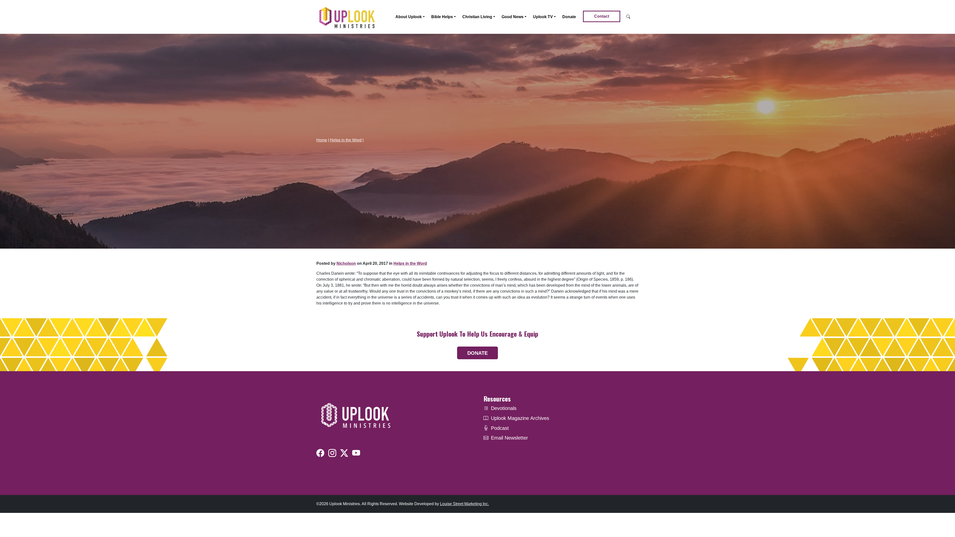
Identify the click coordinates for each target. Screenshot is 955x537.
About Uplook (408, 17)
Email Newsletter (509, 438)
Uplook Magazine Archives (520, 418)
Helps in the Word (346, 140)
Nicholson (346, 263)
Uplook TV (543, 17)
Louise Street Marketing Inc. (464, 504)
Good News (513, 17)
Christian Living (477, 17)
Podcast (500, 428)
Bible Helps (442, 17)
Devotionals (504, 408)
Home (321, 140)
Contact (601, 16)
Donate (569, 17)
